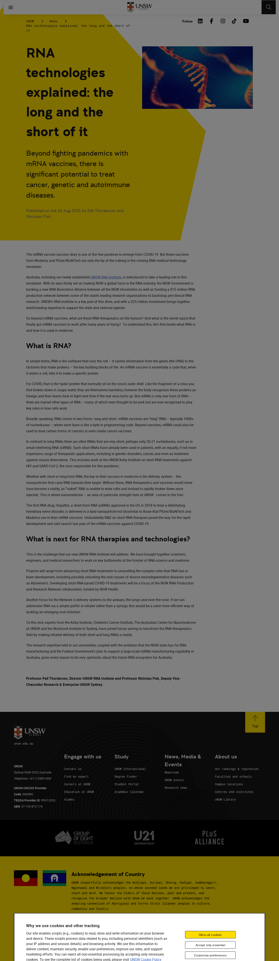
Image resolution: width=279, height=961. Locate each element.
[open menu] (11, 7)
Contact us (73, 769)
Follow (187, 21)
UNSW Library (225, 799)
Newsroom (172, 772)
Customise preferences (210, 955)
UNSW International (130, 769)
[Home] (139, 7)
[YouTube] (245, 20)
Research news (176, 787)
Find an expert (76, 776)
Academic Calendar (129, 792)
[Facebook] (211, 20)
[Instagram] (222, 20)
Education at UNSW (79, 792)
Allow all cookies (210, 935)
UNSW (30, 21)
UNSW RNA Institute (106, 277)
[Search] (269, 7)
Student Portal (126, 784)
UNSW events (174, 780)
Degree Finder (125, 776)
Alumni (69, 799)
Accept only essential (210, 945)
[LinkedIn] (200, 20)
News (54, 21)
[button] (255, 722)
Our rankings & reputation (237, 769)
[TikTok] (234, 20)
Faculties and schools (233, 776)
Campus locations (229, 784)
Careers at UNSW (77, 784)
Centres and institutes (234, 792)
